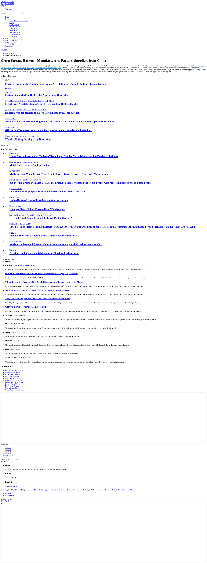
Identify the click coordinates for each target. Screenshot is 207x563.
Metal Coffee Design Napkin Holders (29, 165)
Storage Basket (14, 34)
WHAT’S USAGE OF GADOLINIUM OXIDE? (26, 307)
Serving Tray (13, 28)
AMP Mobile (9, 495)
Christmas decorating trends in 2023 (21, 265)
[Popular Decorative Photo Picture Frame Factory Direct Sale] (12, 233)
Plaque (11, 23)
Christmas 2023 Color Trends (62, 490)
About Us (8, 42)
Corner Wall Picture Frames (14, 382)
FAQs (11, 44)
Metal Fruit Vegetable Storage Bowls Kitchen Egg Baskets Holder (41, 103)
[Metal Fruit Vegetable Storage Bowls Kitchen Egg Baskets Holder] (29, 101)
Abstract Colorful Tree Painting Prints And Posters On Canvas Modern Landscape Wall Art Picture (60, 121)
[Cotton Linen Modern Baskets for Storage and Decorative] (9, 92)
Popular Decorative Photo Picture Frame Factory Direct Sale (43, 235)
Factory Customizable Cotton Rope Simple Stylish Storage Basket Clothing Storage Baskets (55, 84)
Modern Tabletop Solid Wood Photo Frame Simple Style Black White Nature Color (55, 244)
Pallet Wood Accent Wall (97, 490)
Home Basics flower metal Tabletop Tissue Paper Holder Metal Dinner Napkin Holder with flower (63, 156)
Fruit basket (13, 36)
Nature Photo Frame (12, 378)
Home (7, 17)
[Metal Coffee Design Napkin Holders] (24, 162)
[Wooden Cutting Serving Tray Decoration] (21, 136)
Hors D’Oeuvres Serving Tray (51, 68)
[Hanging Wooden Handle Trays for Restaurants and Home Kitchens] (25, 110)
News (7, 38)
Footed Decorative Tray (13, 374)
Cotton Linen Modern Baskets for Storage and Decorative (37, 95)
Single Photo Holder (114, 490)
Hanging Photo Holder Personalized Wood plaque (37, 209)
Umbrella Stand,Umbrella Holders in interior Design (38, 200)
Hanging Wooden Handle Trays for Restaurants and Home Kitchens (42, 112)
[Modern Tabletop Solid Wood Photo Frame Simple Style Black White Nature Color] (15, 241)
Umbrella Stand (14, 32)
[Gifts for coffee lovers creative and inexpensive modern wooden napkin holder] (11, 127)
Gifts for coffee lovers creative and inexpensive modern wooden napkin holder (48, 130)
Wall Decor (13, 30)
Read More (9, 88)
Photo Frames (14, 25)
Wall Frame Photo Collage (14, 370)
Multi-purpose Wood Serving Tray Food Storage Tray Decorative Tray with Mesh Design (58, 174)
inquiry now (5, 461)
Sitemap (8, 493)
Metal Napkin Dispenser (42, 490)
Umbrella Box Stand (12, 388)
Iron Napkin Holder (19, 68)
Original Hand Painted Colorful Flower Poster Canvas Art (41, 218)
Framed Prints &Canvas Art (18, 21)
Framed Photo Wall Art (13, 384)
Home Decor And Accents (14, 380)
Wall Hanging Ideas (12, 376)
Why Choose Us (10, 40)
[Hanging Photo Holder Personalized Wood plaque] (15, 206)
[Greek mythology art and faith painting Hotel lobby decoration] (12, 250)
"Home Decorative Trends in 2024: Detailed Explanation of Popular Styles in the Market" (45, 282)
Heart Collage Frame (34, 68)
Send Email (5, 501)
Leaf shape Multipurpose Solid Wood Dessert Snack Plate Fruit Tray (47, 191)
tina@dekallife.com (11, 486)
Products (8, 19)
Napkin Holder (14, 27)
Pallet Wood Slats (128, 490)
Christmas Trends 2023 (80, 490)
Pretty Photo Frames (12, 386)
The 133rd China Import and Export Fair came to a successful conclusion (37, 298)
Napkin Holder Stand (12, 372)
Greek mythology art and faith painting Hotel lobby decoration (44, 253)
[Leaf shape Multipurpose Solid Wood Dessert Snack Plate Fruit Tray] (15, 189)
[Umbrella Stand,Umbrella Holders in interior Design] (14, 197)
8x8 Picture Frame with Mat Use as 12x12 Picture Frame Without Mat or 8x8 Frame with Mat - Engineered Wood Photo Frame (80, 182)
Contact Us (9, 46)
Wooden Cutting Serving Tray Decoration (28, 139)
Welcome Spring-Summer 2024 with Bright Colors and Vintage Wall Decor (38, 290)
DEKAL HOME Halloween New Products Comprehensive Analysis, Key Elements (41, 274)
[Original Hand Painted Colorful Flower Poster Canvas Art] (31, 215)
